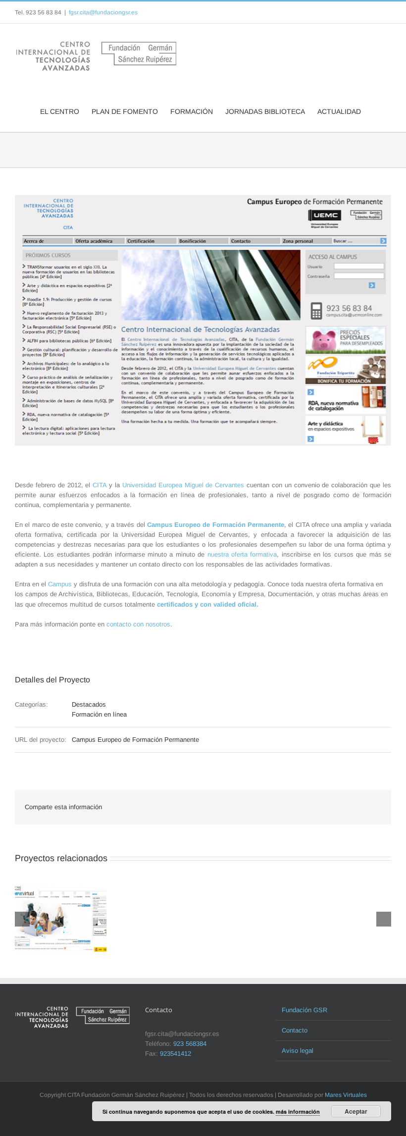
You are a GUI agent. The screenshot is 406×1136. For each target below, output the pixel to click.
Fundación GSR (304, 1010)
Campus (60, 584)
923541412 (175, 1053)
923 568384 (189, 1043)
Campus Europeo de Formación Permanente (215, 524)
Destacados (89, 704)
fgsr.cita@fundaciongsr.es (103, 12)
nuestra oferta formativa (242, 554)
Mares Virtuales (346, 1094)
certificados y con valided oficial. (207, 604)
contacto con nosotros (138, 624)
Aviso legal (297, 1050)
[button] (376, 110)
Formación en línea (99, 714)
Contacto (294, 1030)
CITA (99, 485)
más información (298, 1111)
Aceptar (356, 1111)
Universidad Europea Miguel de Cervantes (183, 485)
